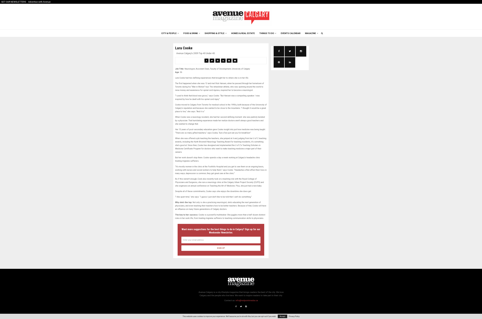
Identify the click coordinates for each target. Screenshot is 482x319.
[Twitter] (241, 306)
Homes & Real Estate (243, 33)
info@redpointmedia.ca (247, 300)
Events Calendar (290, 33)
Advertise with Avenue (39, 2)
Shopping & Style (214, 33)
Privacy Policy (294, 316)
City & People (169, 33)
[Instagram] (246, 306)
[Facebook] (236, 306)
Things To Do (266, 33)
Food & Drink (190, 33)
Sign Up (221, 248)
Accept (282, 316)
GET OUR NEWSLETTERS (13, 2)
